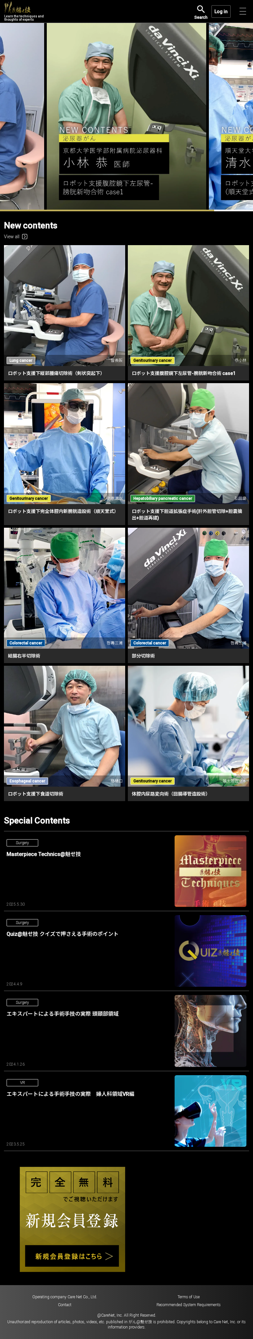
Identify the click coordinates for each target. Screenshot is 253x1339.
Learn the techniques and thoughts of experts (24, 17)
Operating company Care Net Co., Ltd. (64, 1110)
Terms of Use (189, 1110)
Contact (64, 1118)
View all (11, 50)
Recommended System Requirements (188, 1118)
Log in (221, 11)
